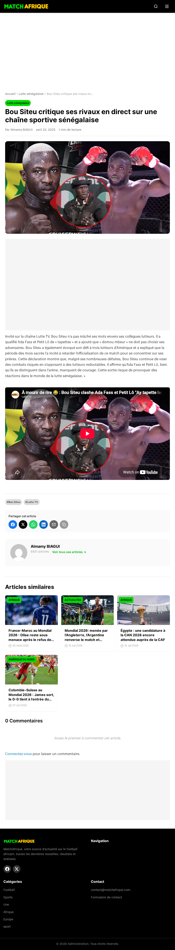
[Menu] (167, 6)
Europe (8, 919)
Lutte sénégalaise (31, 94)
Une (6, 904)
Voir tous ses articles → (69, 552)
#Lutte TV (31, 502)
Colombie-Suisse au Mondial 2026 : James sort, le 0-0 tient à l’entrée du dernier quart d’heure (31, 697)
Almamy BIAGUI (45, 546)
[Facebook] (7, 869)
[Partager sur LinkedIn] (43, 524)
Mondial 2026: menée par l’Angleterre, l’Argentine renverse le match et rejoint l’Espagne (86, 637)
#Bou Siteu (13, 502)
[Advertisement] (87, 49)
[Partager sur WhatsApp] (33, 524)
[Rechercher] (155, 6)
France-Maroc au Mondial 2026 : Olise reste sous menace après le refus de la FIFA (30, 637)
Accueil (10, 94)
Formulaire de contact (106, 897)
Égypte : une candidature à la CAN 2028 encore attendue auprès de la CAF (143, 635)
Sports (8, 897)
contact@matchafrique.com (110, 890)
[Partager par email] (54, 524)
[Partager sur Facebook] (13, 524)
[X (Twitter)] (16, 869)
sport (7, 926)
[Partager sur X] (23, 524)
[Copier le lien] (64, 524)
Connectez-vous (19, 754)
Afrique (8, 912)
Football (9, 890)
